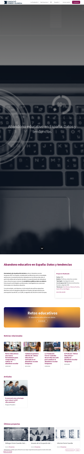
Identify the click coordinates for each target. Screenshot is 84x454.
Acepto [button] (77, 450)
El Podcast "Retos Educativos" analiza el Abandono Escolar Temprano (71, 358)
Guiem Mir (59, 289)
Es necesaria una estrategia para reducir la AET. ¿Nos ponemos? (14, 400)
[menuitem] (35, 2)
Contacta (76, 2)
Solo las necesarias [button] (70, 450)
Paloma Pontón (74, 287)
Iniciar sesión (66, 2)
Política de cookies (8, 451)
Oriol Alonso (66, 287)
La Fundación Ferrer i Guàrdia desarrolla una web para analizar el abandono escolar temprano (52, 359)
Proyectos (12, 447)
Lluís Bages (66, 289)
